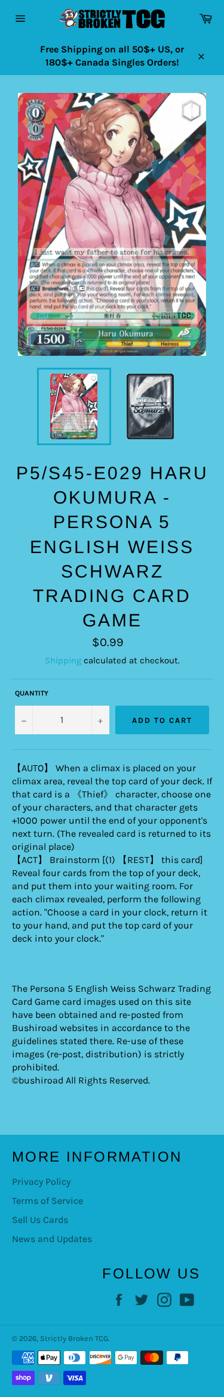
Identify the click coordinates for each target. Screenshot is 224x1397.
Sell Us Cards (40, 1219)
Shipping (63, 660)
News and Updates (52, 1238)
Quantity (31, 693)
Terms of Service (47, 1200)
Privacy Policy (41, 1181)
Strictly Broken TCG (74, 1338)
